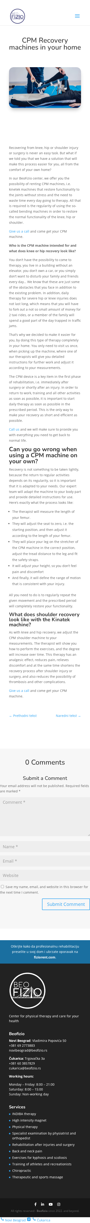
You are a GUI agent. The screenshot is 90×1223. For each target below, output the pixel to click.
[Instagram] (58, 1204)
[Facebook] (35, 1204)
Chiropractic (21, 1170)
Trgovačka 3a (27, 1058)
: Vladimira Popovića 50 (37, 1040)
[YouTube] (51, 1204)
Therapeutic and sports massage (37, 1177)
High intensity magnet (29, 1120)
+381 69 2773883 (22, 1045)
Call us (14, 429)
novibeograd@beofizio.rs (28, 1050)
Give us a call (19, 231)
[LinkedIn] (42, 1204)
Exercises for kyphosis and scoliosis (39, 1157)
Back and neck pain (27, 1151)
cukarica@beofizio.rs (25, 1068)
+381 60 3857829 (22, 1063)
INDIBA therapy (24, 1114)
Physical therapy (25, 1127)
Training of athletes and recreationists (42, 1164)
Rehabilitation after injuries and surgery (43, 1144)
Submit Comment (66, 904)
